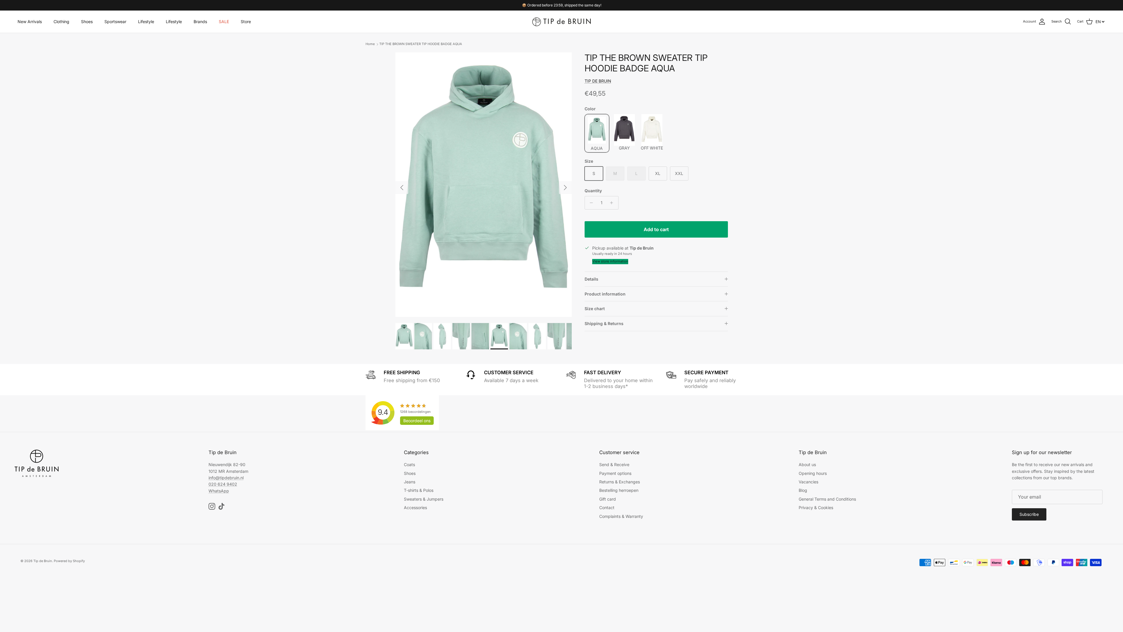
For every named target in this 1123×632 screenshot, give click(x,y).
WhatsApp (219, 490)
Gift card (607, 499)
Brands (200, 21)
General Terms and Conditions (827, 499)
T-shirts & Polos (418, 490)
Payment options (615, 473)
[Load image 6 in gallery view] (483, 184)
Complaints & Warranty (621, 516)
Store (246, 21)
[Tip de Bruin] (561, 21)
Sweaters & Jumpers (423, 499)
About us (807, 464)
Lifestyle (146, 21)
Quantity (593, 190)
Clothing (61, 21)
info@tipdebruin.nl (226, 477)
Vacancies (808, 481)
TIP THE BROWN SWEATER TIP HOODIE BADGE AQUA (420, 44)
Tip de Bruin (42, 561)
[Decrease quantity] (590, 202)
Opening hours (813, 473)
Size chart (595, 308)
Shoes (87, 21)
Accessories (415, 507)
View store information (610, 261)
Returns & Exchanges (619, 481)
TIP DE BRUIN (598, 80)
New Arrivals (30, 21)
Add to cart (656, 229)
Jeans (409, 481)
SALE (224, 21)
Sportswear (115, 21)
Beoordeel (416, 420)
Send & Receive (614, 464)
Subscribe (1029, 514)
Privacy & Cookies (816, 507)
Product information (605, 293)
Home (370, 44)
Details (591, 278)
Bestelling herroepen (618, 490)
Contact (606, 507)
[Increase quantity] (613, 202)
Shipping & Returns (604, 323)
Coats (409, 464)
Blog (803, 490)
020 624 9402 (223, 484)
